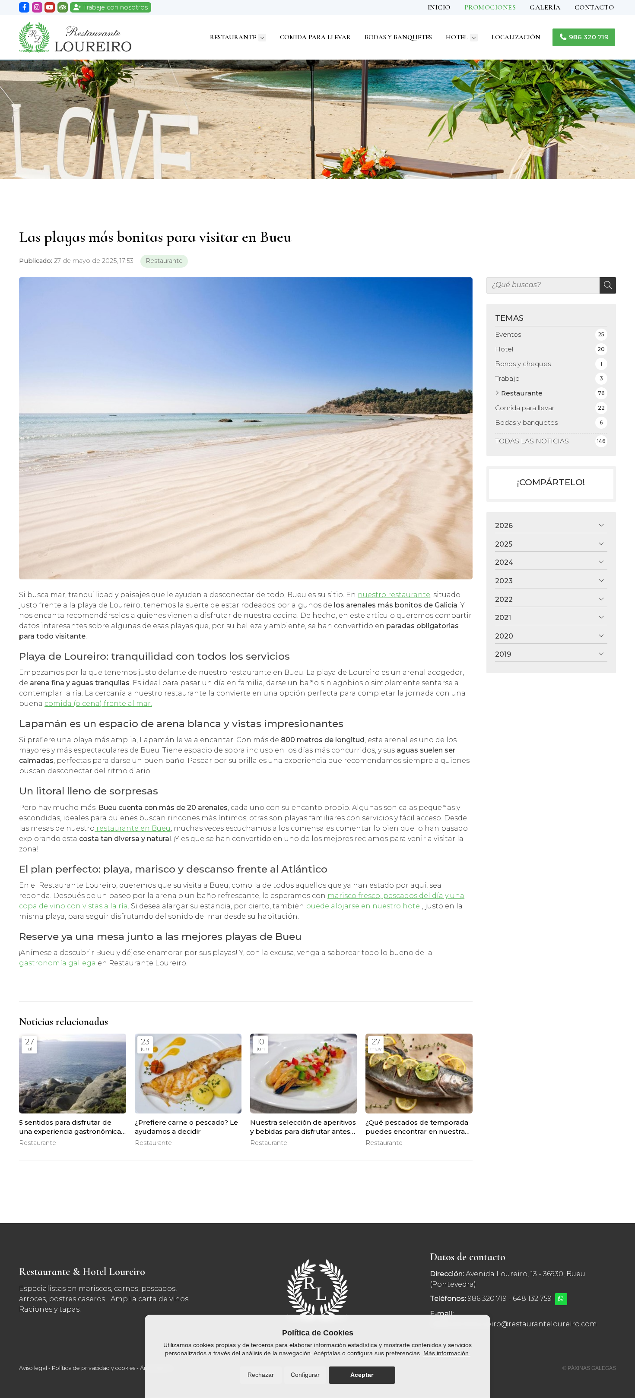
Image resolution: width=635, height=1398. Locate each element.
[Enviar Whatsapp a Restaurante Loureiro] (561, 1299)
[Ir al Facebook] (24, 7)
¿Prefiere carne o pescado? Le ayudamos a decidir (186, 1126)
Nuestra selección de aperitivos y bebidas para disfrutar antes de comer (303, 1127)
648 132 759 (532, 1298)
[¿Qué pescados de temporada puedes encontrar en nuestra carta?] (418, 1074)
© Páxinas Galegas (589, 1368)
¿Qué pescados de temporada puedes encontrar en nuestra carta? (416, 1127)
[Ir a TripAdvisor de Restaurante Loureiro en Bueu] (62, 7)
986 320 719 (487, 1298)
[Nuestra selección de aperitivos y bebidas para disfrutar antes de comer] (303, 1074)
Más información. (446, 1353)
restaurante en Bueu (133, 828)
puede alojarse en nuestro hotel (364, 906)
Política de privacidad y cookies (93, 1368)
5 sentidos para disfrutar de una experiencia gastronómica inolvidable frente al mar (70, 1127)
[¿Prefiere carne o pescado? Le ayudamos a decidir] (188, 1074)
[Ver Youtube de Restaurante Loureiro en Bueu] (49, 7)
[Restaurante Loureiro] (75, 37)
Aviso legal (33, 1368)
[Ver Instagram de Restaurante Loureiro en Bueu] (37, 7)
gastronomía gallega (58, 963)
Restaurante (164, 261)
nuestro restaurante (394, 595)
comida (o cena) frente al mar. (98, 703)
